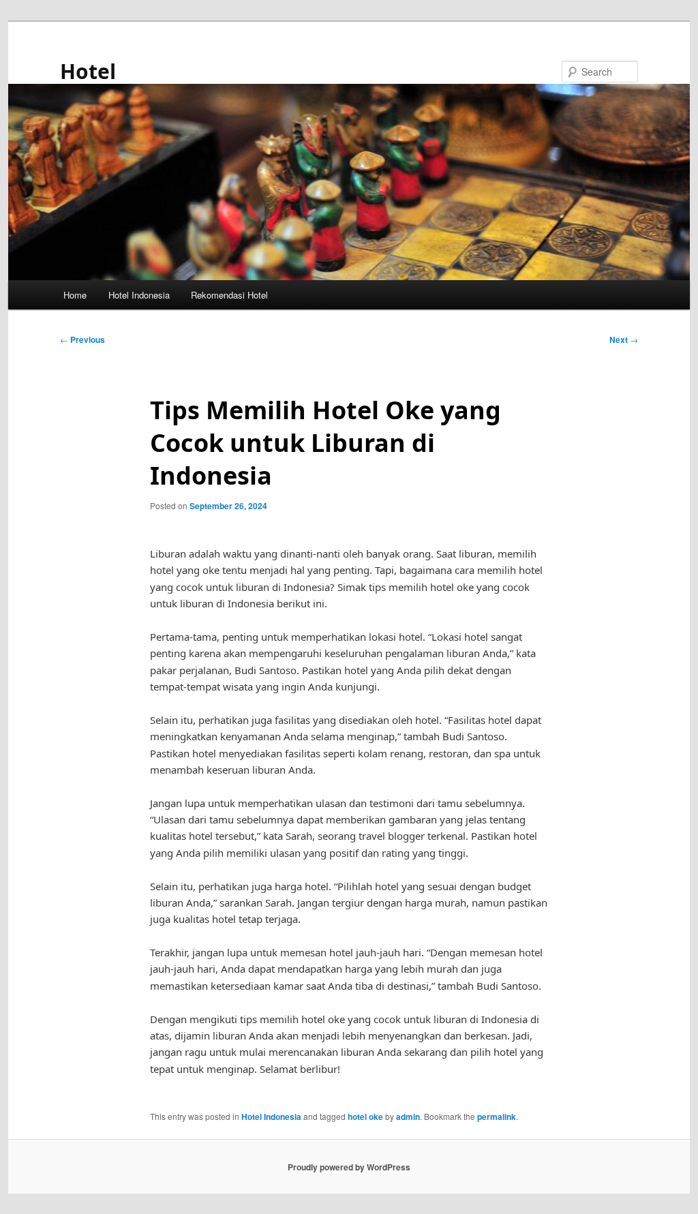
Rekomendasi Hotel (229, 294)
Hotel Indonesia (139, 294)
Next (623, 339)
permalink (496, 1116)
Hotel (88, 71)
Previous (82, 339)
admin (408, 1116)
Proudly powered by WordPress (349, 1167)
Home (75, 294)
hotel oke (365, 1116)
